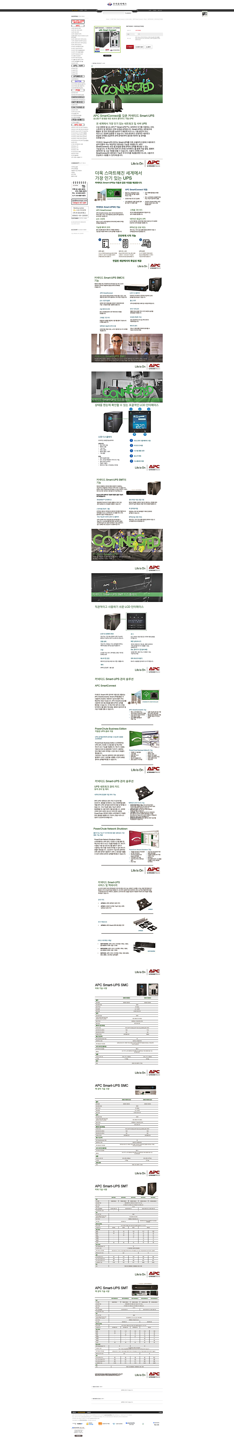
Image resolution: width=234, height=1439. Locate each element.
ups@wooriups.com (94, 1418)
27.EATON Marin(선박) (77, 87)
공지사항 (73, 174)
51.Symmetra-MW (76, 151)
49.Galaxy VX (74, 148)
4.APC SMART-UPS (76, 34)
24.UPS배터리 (74, 79)
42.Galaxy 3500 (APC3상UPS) (79, 135)
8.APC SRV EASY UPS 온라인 (79, 42)
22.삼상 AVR (74, 72)
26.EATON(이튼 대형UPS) (77, 86)
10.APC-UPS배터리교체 (77, 46)
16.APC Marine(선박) (76, 57)
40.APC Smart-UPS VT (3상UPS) (79, 131)
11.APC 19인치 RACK (76, 48)
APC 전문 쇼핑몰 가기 (76, 157)
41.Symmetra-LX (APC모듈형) (79, 133)
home (107, 19)
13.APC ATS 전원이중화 (77, 52)
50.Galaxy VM (74, 150)
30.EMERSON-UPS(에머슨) (78, 99)
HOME (160, 1412)
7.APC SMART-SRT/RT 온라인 (79, 41)
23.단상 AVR (74, 74)
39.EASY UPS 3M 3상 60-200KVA (79, 129)
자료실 (73, 172)
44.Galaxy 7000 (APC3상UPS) (79, 138)
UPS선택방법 (74, 168)
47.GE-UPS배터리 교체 (77, 144)
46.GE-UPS (74, 142)
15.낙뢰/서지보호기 (76, 55)
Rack (145, 19)
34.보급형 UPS (75, 113)
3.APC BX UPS (75, 32)
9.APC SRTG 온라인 (76, 44)
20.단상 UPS (74, 68)
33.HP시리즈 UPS (75, 111)
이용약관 (88, 1412)
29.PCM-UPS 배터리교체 (77, 94)
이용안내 (74, 1412)
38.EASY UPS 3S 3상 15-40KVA (79, 127)
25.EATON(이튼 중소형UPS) (78, 84)
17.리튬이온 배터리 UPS (77, 59)
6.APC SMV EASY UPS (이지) (78, 39)
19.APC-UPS (74, 63)
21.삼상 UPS (74, 70)
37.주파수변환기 (75, 122)
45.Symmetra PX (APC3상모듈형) (79, 140)
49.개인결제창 (74, 155)
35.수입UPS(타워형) (76, 115)
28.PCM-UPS (74, 93)
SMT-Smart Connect (138, 19)
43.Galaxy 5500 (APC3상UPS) (79, 136)
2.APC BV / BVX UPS (76, 30)
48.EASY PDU (75, 153)
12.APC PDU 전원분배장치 (78, 50)
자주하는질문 (74, 167)
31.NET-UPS (74, 105)
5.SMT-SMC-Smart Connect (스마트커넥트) (121, 19)
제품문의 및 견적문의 (76, 170)
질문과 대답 (74, 176)
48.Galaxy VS (74, 146)
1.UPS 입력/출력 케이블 (77, 61)
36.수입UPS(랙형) (75, 117)
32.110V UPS (74, 110)
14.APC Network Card (77, 54)
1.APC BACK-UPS (76, 28)
